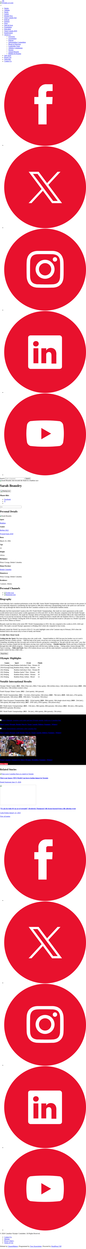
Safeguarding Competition (17, 42)
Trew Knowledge (36, 1246)
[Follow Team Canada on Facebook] (45, 145)
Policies (11, 40)
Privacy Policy (9, 1241)
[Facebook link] (10, 595)
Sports (6, 12)
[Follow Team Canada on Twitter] (45, 228)
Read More (4, 653)
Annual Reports (13, 52)
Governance (12, 38)
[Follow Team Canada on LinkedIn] (45, 392)
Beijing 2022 (4, 530)
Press (6, 23)
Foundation (8, 27)
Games (6, 14)
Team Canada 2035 (10, 31)
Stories (6, 8)
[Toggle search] (1, 5)
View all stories (5, 816)
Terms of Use (8, 1243)
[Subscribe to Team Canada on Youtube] (45, 475)
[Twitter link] (9, 593)
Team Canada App (10, 18)
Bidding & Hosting (14, 54)
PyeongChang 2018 (6, 534)
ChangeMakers (13, 1246)
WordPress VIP (56, 1246)
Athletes (7, 10)
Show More (4, 764)
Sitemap (7, 1239)
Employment (8, 33)
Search (2, 478)
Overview (11, 37)
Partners (7, 21)
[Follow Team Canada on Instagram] (45, 310)
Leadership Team (14, 46)
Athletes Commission (15, 48)
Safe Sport (7, 55)
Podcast (6, 19)
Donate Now (8, 16)
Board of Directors (14, 44)
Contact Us (8, 61)
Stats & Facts (8, 25)
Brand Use (7, 57)
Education (7, 29)
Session (10, 50)
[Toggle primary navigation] (1, 1)
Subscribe (7, 59)
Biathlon (3, 523)
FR (3, 1)
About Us (7, 35)
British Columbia (5, 569)
